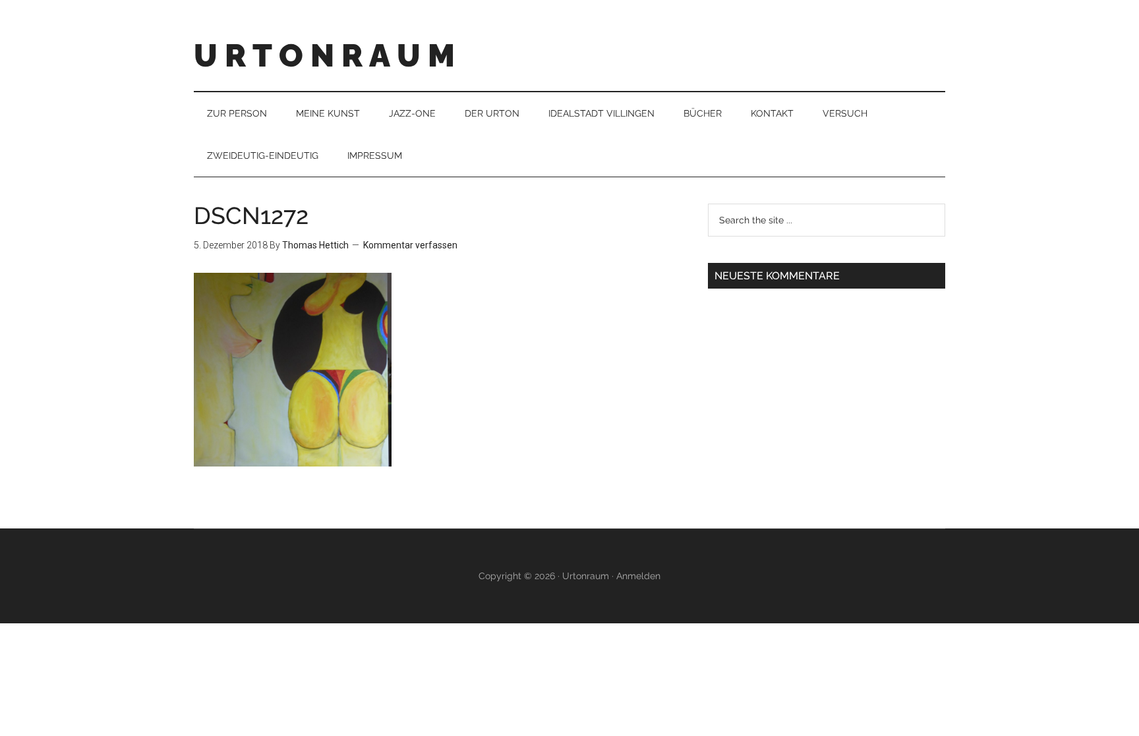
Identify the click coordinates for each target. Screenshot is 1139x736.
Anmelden (638, 576)
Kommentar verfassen (410, 245)
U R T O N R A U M (324, 55)
